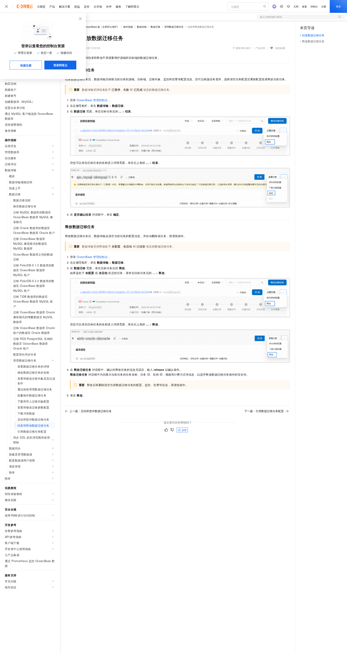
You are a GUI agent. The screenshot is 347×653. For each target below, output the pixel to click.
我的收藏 (280, 48)
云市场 (98, 6)
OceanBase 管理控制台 (92, 100)
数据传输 (142, 26)
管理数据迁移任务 (174, 26)
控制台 (314, 6)
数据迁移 (155, 26)
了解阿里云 (132, 6)
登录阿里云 (60, 65)
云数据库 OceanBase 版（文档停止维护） (96, 26)
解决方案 (64, 6)
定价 (87, 6)
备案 (304, 6)
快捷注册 (26, 65)
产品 (52, 6)
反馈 (184, 430)
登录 (338, 6)
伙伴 (109, 6)
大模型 (41, 6)
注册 (323, 6)
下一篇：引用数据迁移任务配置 (264, 411)
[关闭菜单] (6, 6)
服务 (118, 6)
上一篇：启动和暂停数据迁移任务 (90, 411)
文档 (296, 6)
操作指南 (128, 26)
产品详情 (260, 48)
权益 (77, 6)
